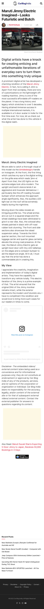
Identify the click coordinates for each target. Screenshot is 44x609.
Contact (36, 584)
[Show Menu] (3, 3)
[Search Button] (41, 3)
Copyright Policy (25, 584)
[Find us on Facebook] (16, 603)
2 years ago (28, 25)
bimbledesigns (26, 169)
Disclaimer (13, 584)
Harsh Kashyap (14, 25)
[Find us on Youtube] (25, 603)
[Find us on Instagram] (22, 603)
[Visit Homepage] (22, 3)
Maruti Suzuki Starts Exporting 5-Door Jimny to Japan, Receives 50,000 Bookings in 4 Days (22, 447)
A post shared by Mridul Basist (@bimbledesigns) (22, 359)
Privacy (5, 584)
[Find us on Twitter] (20, 603)
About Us (18, 587)
